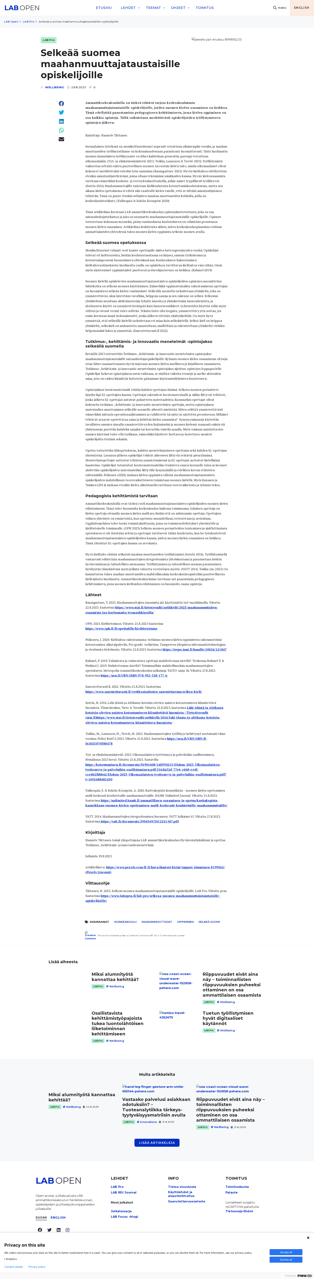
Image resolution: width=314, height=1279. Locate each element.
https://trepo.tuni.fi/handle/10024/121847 (195, 649)
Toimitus (205, 8)
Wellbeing (54, 87)
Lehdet (128, 8)
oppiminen (185, 921)
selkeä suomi (209, 921)
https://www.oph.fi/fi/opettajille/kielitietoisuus (121, 628)
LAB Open (11, 21)
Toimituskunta (237, 1187)
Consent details (13, 1266)
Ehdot (248, 1211)
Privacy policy (37, 1266)
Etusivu (104, 8)
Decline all (286, 1259)
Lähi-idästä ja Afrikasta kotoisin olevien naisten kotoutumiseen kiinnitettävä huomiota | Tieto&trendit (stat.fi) (154, 713)
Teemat (153, 8)
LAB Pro (28, 21)
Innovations (148, 1122)
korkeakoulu (125, 921)
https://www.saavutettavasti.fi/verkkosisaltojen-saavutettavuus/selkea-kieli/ (143, 692)
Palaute (232, 1192)
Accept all (286, 1252)
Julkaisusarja (121, 1211)
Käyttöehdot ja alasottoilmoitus (181, 1194)
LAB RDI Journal (124, 1192)
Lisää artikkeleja (157, 1143)
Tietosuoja (234, 1211)
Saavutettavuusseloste (186, 1201)
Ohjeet (178, 8)
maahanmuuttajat (157, 921)
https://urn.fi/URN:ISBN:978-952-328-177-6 (134, 675)
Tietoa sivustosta (182, 1187)
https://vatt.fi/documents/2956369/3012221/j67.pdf (139, 821)
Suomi (41, 1217)
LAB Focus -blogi (124, 1216)
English (302, 7)
